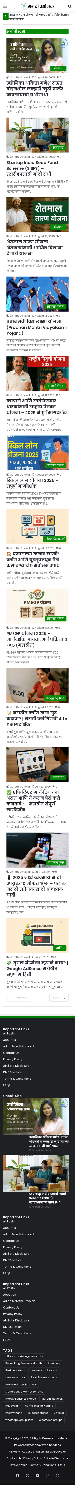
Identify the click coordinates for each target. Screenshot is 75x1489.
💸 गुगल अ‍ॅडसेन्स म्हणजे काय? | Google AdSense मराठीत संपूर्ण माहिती (37, 968)
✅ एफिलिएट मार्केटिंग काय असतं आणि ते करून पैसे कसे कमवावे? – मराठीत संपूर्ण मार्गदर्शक (33, 801)
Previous (22, 997)
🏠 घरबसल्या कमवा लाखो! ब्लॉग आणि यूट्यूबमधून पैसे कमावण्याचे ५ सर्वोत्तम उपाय (33, 560)
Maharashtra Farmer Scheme (24, 1391)
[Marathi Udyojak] (37, 6)
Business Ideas (15, 1370)
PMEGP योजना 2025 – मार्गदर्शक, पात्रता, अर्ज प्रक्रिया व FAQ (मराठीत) (36, 639)
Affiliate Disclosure (16, 1066)
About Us (9, 1040)
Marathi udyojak (52, 1398)
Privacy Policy (12, 1059)
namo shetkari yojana (39, 1406)
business (54, 1363)
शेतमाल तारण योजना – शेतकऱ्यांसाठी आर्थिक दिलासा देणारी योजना (34, 248)
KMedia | (64, 1438)
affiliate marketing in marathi (24, 1356)
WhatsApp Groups (50, 1420)
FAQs (6, 1085)
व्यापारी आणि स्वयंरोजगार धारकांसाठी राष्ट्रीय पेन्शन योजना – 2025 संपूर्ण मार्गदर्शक (36, 407)
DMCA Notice (12, 1072)
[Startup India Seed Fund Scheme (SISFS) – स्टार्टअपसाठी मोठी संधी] (36, 1173)
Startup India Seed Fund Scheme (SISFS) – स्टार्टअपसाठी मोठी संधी (32, 168)
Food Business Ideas (44, 1377)
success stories (38, 1413)
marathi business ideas (20, 1398)
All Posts (9, 1034)
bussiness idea (15, 1377)
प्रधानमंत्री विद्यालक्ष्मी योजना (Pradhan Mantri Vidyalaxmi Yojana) (36, 327)
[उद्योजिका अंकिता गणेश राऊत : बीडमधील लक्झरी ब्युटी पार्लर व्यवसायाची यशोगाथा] (36, 1116)
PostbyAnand (13, 1413)
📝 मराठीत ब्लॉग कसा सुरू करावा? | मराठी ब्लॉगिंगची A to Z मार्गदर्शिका (36, 719)
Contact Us (11, 1053)
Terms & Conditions (17, 1079)
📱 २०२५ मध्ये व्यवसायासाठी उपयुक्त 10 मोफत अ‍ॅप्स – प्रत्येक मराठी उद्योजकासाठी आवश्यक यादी (36, 886)
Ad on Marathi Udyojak (19, 1046)
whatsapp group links (19, 1420)
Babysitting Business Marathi (23, 1363)
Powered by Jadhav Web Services (37, 1445)
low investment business (21, 1384)
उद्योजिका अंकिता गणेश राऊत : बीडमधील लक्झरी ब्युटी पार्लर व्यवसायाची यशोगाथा (35, 89)
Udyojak (59, 1413)
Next (56, 997)
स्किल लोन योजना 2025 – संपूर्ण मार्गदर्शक (32, 483)
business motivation (44, 1370)
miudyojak (12, 1406)
